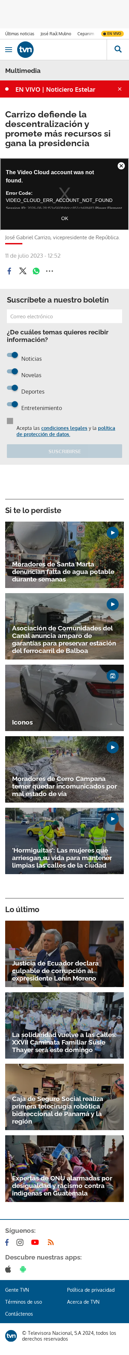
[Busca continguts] (118, 49)
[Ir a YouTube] (36, 1242)
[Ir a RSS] (52, 1242)
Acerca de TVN (83, 1302)
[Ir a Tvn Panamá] (62, 49)
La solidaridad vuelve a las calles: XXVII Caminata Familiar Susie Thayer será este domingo (64, 1042)
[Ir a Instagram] (21, 1242)
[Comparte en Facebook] (9, 271)
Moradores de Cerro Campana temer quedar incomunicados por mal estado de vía (64, 786)
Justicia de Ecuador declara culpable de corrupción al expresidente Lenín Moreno (55, 970)
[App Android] (24, 1269)
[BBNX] (11, 1336)
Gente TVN (17, 1290)
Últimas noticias (19, 33)
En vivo (114, 33)
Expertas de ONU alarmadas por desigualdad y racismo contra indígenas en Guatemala (62, 1185)
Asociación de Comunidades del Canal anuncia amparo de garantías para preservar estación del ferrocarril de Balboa (64, 639)
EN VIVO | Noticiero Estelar (55, 89)
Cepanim (85, 33)
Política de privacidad (91, 1290)
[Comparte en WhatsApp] (36, 271)
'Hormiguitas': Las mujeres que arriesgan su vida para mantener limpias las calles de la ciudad (62, 857)
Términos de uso (23, 1302)
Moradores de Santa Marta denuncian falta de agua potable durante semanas (63, 571)
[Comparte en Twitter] (23, 271)
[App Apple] (9, 1269)
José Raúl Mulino (56, 33)
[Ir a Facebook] (8, 1242)
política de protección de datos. (66, 431)
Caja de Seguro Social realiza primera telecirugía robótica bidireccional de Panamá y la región (57, 1110)
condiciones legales (64, 428)
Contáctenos (19, 1314)
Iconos (22, 722)
